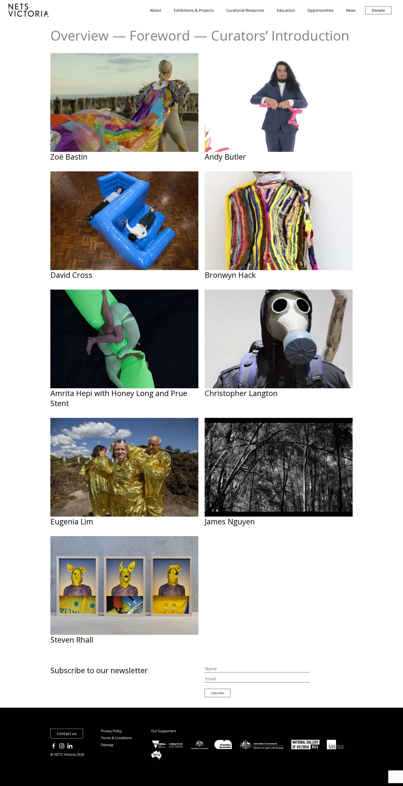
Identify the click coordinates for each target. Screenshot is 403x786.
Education (286, 10)
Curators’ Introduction (280, 35)
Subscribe (217, 693)
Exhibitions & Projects (194, 10)
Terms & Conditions (116, 738)
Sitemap (107, 745)
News (351, 10)
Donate (378, 10)
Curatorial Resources (245, 10)
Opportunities (320, 10)
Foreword (160, 35)
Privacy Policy (111, 731)
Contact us (66, 733)
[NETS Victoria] (28, 15)
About (155, 10)
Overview (79, 35)
